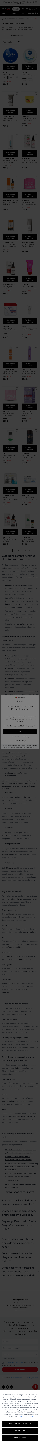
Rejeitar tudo (20, 1431)
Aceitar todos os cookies (20, 1424)
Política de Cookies (26, 1416)
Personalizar (20, 1438)
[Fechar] (38, 1392)
